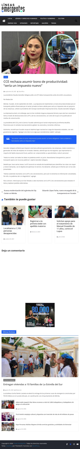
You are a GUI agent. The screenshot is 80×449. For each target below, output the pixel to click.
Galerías (45, 23)
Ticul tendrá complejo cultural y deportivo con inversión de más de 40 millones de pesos (45, 414)
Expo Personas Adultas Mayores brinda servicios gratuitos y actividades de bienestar (43, 424)
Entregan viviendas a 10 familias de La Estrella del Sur (33, 384)
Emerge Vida (12, 23)
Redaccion (18, 390)
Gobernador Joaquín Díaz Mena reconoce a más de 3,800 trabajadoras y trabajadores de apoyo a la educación (45, 403)
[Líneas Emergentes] (4, 21)
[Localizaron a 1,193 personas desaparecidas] (13, 207)
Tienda (53, 23)
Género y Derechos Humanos (26, 18)
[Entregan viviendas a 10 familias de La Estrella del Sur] (40, 357)
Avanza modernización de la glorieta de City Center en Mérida (20, 191)
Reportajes (35, 23)
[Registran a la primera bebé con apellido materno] (40, 207)
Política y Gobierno (47, 18)
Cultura (61, 18)
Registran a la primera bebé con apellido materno (38, 223)
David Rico (21, 91)
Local (10, 18)
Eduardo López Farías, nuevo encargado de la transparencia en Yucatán (59, 191)
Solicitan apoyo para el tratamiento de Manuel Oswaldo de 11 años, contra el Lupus (66, 226)
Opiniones (23, 23)
